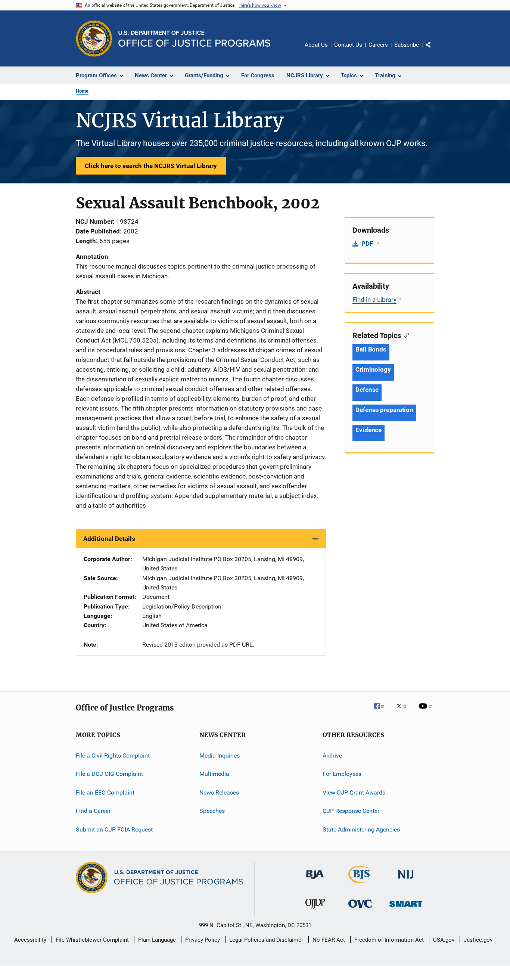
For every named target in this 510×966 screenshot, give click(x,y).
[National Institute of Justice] (405, 880)
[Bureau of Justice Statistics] (360, 884)
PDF (367, 243)
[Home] (194, 39)
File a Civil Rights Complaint (113, 755)
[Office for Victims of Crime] (360, 909)
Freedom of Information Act (389, 939)
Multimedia (214, 773)
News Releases (219, 792)
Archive (332, 755)
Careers (378, 44)
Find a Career (93, 810)
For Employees (342, 773)
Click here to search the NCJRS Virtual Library (151, 166)
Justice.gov (478, 939)
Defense (367, 389)
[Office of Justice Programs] (94, 38)
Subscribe (406, 44)
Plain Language (157, 939)
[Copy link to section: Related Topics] (405, 334)
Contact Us (348, 44)
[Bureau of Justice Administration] (315, 880)
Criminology (373, 369)
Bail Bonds (370, 349)
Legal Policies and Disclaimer (266, 939)
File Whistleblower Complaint (92, 939)
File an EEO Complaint (105, 792)
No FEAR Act (328, 939)
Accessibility (30, 939)
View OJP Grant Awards (354, 792)
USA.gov (443, 939)
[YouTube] (427, 711)
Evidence (368, 430)
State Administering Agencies (361, 829)
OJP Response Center (351, 810)
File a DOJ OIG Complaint (109, 773)
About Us (316, 44)
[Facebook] (382, 711)
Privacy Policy (202, 939)
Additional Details (109, 538)
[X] (404, 711)
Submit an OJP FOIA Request (114, 829)
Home (82, 91)
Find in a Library (374, 299)
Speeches (212, 810)
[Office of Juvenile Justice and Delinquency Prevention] (315, 910)
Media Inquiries (219, 755)
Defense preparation (384, 410)
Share (434, 50)
